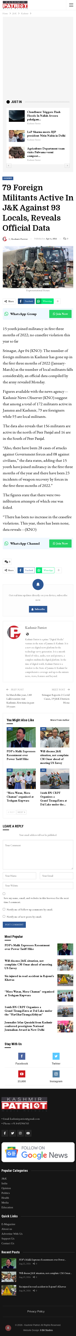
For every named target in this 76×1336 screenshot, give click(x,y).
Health (5, 1197)
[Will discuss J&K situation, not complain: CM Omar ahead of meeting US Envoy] (54, 737)
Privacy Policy (36, 1311)
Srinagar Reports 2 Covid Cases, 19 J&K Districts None (56, 698)
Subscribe (40, 609)
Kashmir (8, 178)
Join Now (62, 314)
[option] (38, 136)
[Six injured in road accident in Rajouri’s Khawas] (65, 980)
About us (6, 1228)
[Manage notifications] (8, 1328)
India (4, 1183)
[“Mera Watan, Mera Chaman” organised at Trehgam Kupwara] (21, 778)
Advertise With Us (12, 1233)
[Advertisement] (38, 59)
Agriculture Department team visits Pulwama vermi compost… (46, 152)
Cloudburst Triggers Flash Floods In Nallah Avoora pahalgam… (43, 115)
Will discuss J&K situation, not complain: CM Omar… (45, 1273)
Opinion (6, 1188)
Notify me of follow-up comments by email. (30, 909)
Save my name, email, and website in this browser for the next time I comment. (36, 900)
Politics (5, 1192)
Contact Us (7, 1243)
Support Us (7, 1238)
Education (7, 1207)
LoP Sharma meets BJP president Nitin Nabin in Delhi (46, 133)
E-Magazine (8, 1224)
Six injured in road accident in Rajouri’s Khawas (42, 1286)
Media (5, 1202)
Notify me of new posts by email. (24, 916)
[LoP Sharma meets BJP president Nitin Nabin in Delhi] (17, 136)
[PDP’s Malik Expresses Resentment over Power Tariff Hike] (21, 737)
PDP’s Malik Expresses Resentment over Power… (42, 1259)
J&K (9, 729)
